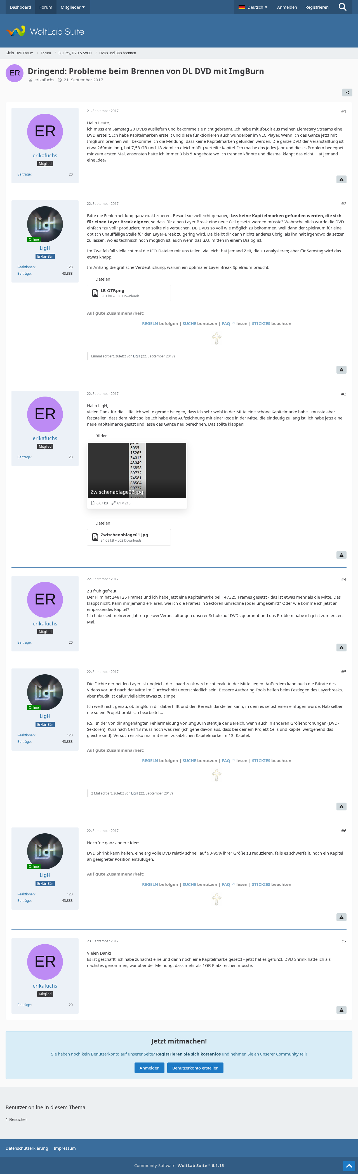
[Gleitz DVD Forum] (179, 30)
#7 (344, 941)
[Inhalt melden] (341, 179)
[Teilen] (347, 92)
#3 (344, 394)
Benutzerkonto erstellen (195, 1068)
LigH (136, 356)
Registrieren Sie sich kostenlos (188, 1054)
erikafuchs (44, 79)
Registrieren (317, 7)
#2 (344, 203)
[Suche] (342, 7)
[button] (253, 7)
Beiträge (24, 174)
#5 (344, 671)
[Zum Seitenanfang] (349, 1166)
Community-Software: (179, 1165)
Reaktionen (26, 267)
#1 (344, 111)
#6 (344, 830)
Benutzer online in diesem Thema (45, 1107)
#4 (344, 579)
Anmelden (287, 7)
